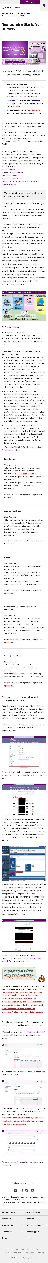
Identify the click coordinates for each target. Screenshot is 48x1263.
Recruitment (30, 1252)
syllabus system (28, 725)
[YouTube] (32, 1190)
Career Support (32, 1231)
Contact (8, 1249)
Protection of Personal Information (27, 1249)
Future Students (33, 1212)
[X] (15, 1190)
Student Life (7, 1231)
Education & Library (34, 1225)
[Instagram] (21, 1190)
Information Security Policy (13, 1252)
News (4, 1238)
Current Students (24, 13)
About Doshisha (8, 1212)
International (7, 1225)
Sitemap (41, 1252)
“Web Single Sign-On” (36, 1032)
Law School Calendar (10, 175)
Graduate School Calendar (13, 172)
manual (23, 1162)
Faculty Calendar (9, 169)
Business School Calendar (12, 178)
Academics (6, 1219)
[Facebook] (26, 1190)
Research (30, 1219)
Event (28, 1238)
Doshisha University (8, 13)
